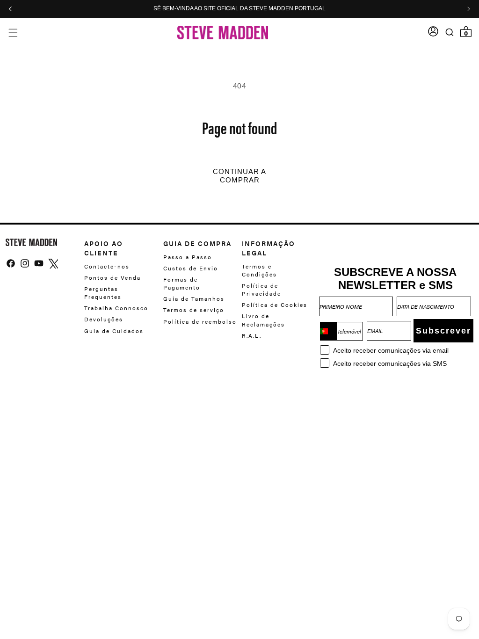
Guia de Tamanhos (194, 298)
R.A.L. (251, 335)
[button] (13, 32)
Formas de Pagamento (181, 283)
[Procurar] (450, 32)
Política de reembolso (200, 321)
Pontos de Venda (112, 277)
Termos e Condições (259, 270)
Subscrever (443, 330)
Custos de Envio (190, 268)
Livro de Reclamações (263, 320)
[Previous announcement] (10, 9)
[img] (11, 263)
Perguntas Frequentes (103, 292)
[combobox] (328, 331)
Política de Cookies (274, 304)
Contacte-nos (107, 266)
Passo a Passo (187, 257)
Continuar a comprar (239, 176)
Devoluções (103, 319)
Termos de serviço (193, 309)
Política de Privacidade (261, 289)
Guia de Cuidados (114, 331)
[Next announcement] (468, 9)
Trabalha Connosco (116, 308)
